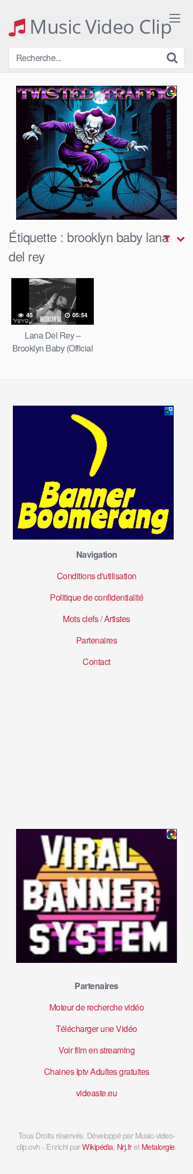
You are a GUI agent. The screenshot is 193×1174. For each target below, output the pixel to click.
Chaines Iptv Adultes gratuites (97, 1071)
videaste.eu (96, 1093)
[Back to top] (174, 1150)
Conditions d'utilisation (97, 576)
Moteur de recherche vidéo (96, 1007)
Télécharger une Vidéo (96, 1028)
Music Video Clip (98, 26)
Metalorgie (158, 1146)
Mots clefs (80, 618)
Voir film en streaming (96, 1050)
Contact (96, 661)
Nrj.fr (124, 1146)
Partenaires (96, 640)
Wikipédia (97, 1146)
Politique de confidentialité (96, 597)
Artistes (117, 618)
